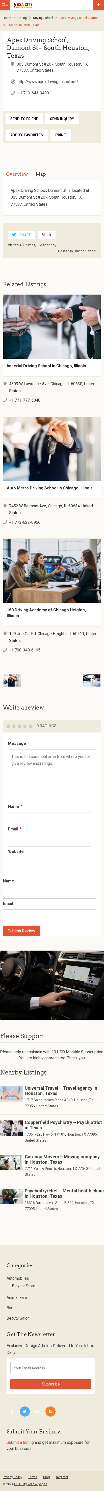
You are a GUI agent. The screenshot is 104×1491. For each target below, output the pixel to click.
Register (62, 1477)
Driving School (43, 18)
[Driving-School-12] (52, 985)
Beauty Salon (18, 1318)
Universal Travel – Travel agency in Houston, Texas (61, 1090)
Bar (9, 1307)
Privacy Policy (12, 1477)
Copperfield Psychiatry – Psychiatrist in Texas (63, 1125)
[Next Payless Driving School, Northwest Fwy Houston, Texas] (79, 677)
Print (60, 135)
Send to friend (24, 119)
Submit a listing (20, 1442)
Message (17, 743)
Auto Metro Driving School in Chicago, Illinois (50, 488)
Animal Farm (17, 1297)
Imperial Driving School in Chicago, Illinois (46, 365)
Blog (46, 1477)
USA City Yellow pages (30, 1484)
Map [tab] (41, 174)
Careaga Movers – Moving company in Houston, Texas (62, 1159)
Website (16, 851)
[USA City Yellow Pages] (52, 5)
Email (14, 829)
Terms (32, 1477)
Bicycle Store (23, 1286)
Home (7, 18)
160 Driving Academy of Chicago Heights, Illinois (46, 613)
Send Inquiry (62, 119)
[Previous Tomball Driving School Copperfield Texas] (25, 677)
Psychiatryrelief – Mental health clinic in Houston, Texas (64, 1193)
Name (15, 806)
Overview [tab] (17, 174)
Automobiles (18, 1278)
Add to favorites (26, 135)
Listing (22, 18)
